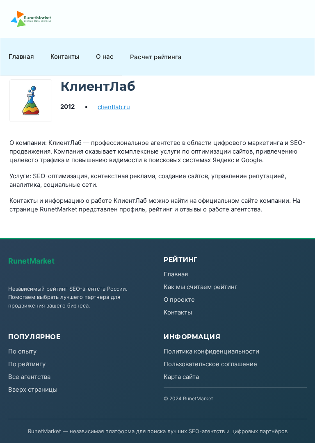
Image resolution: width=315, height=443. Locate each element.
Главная (21, 56)
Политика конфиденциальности (211, 351)
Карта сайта (181, 377)
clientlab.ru (114, 107)
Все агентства (29, 377)
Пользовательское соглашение (210, 364)
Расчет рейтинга (156, 57)
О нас (105, 56)
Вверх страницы (32, 389)
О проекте (179, 299)
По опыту (22, 351)
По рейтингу (27, 364)
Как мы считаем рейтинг (200, 287)
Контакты (65, 56)
